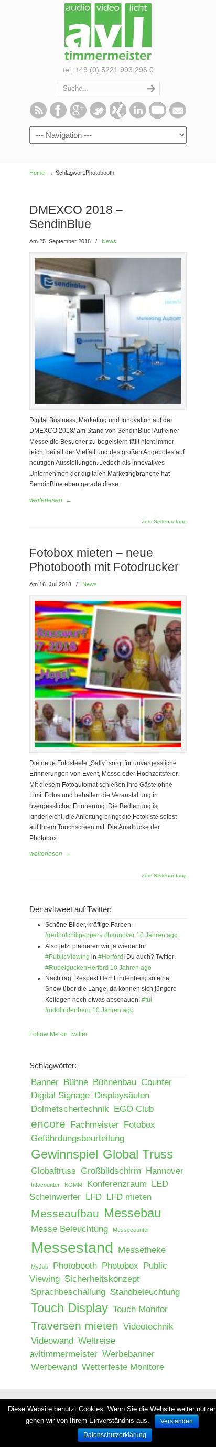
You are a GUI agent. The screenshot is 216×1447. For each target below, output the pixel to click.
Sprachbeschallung (68, 1292)
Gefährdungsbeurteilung (77, 1138)
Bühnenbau (114, 1082)
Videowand (52, 1341)
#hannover (119, 935)
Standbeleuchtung (145, 1292)
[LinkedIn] (137, 116)
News (109, 241)
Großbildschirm (111, 1171)
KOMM (73, 1185)
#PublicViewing (67, 956)
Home (37, 172)
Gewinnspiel (64, 1154)
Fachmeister (94, 1125)
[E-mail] (177, 116)
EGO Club (134, 1109)
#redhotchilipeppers (73, 935)
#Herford (110, 956)
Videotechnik (148, 1327)
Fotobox (139, 1125)
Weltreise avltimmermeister (72, 1347)
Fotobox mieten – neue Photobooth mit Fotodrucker (104, 560)
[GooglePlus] (78, 116)
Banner (45, 1082)
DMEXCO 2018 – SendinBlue (76, 217)
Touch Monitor (140, 1309)
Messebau (132, 1213)
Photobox (120, 1266)
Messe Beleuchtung (69, 1229)
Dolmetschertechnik (70, 1109)
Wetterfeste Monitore (123, 1367)
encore (48, 1124)
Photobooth (75, 1266)
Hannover (164, 1171)
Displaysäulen (121, 1095)
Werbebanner (128, 1354)
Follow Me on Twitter (58, 1034)
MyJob (39, 1266)
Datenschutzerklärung (114, 1435)
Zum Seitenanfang (164, 521)
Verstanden (176, 1421)
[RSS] (38, 116)
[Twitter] (98, 116)
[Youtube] (157, 116)
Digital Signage (60, 1095)
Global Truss (138, 1154)
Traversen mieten (74, 1326)
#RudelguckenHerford (77, 967)
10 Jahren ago (157, 935)
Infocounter (45, 1185)
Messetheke (142, 1250)
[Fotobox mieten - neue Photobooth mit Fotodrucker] (108, 745)
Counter (156, 1082)
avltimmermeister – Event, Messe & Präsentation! (108, 31)
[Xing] (118, 116)
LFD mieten (129, 1197)
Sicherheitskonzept (101, 1279)
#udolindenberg (68, 1010)
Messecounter (131, 1230)
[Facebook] (58, 116)
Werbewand (54, 1367)
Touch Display (69, 1308)
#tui (147, 999)
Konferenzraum (117, 1184)
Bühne (75, 1082)
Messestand (72, 1247)
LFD (93, 1197)
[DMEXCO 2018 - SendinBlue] (108, 402)
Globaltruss (53, 1171)
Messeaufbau (65, 1213)
